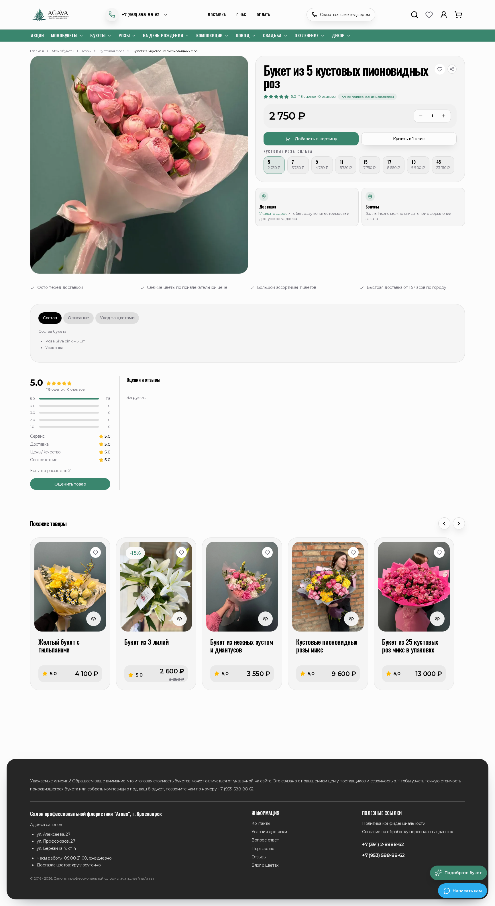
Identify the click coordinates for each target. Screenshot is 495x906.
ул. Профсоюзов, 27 (56, 841)
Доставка (216, 14)
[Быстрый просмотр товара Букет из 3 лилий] (179, 618)
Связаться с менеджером (345, 14)
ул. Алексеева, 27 (53, 834)
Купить (70, 674)
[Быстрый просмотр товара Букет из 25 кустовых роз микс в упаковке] (437, 618)
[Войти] (443, 14)
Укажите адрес (273, 213)
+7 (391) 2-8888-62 (383, 844)
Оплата (263, 14)
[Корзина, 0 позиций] (458, 14)
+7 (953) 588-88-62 (141, 14)
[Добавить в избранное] (440, 69)
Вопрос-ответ (265, 840)
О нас (241, 14)
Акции (37, 35)
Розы (86, 51)
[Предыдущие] (444, 523)
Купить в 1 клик (409, 138)
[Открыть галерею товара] (139, 165)
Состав (50, 317)
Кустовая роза (112, 51)
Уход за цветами (117, 317)
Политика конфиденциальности (393, 823)
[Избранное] (428, 14)
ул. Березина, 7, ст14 (56, 848)
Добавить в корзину (316, 138)
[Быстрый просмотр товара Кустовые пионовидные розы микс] (351, 618)
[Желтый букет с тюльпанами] (70, 587)
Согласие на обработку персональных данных (407, 831)
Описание (78, 317)
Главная (37, 51)
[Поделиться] (452, 69)
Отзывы (259, 857)
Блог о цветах (265, 865)
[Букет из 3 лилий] (156, 587)
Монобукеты (63, 51)
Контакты (261, 823)
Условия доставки (269, 831)
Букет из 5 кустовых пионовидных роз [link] (165, 51)
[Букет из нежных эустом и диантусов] (242, 587)
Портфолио (263, 848)
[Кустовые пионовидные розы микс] (328, 587)
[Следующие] (459, 523)
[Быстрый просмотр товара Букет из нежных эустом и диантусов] (265, 618)
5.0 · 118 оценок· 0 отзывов (313, 96)
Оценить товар (70, 484)
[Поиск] (414, 14)
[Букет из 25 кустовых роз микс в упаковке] (414, 587)
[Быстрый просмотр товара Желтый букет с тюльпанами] (93, 618)
